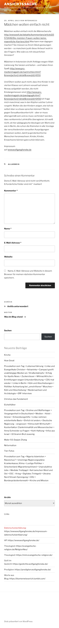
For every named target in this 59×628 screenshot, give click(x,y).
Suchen (8, 330)
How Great (9, 360)
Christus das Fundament (16, 399)
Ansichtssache (20, 4)
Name (7, 228)
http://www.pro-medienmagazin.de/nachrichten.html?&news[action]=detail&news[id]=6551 (22, 72)
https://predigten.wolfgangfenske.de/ (33, 569)
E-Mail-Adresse (12, 243)
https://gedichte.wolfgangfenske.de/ (30, 564)
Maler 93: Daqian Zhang (15, 440)
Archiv (7, 497)
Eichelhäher (10, 404)
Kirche (7, 355)
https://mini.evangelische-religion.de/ (34, 555)
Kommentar (11, 190)
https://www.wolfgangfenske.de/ (23, 540)
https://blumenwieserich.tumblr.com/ (27, 578)
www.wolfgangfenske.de (19, 149)
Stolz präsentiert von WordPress (18, 621)
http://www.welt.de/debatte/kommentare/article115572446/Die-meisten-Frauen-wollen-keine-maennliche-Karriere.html (29, 38)
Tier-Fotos (9, 451)
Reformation (10, 445)
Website (8, 257)
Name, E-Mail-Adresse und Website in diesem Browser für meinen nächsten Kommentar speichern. (28, 274)
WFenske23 (31, 21)
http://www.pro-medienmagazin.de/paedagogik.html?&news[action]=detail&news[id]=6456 (23, 95)
